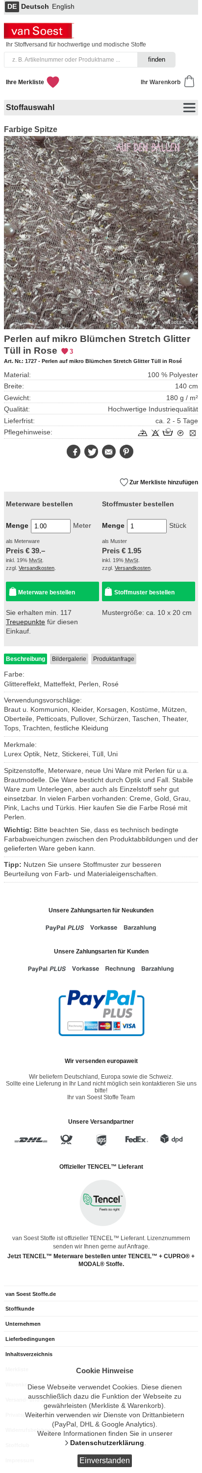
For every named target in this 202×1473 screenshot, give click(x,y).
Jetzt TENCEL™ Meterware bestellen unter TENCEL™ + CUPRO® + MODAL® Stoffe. (101, 1260)
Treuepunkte (25, 622)
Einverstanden (104, 1460)
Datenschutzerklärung (107, 1443)
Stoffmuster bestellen (144, 592)
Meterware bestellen (46, 592)
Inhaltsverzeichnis (28, 1354)
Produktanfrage (113, 659)
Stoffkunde (19, 1309)
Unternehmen (23, 1324)
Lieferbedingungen (30, 1339)
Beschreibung (25, 659)
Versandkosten (36, 568)
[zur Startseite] (40, 36)
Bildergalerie (69, 659)
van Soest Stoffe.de (30, 1294)
